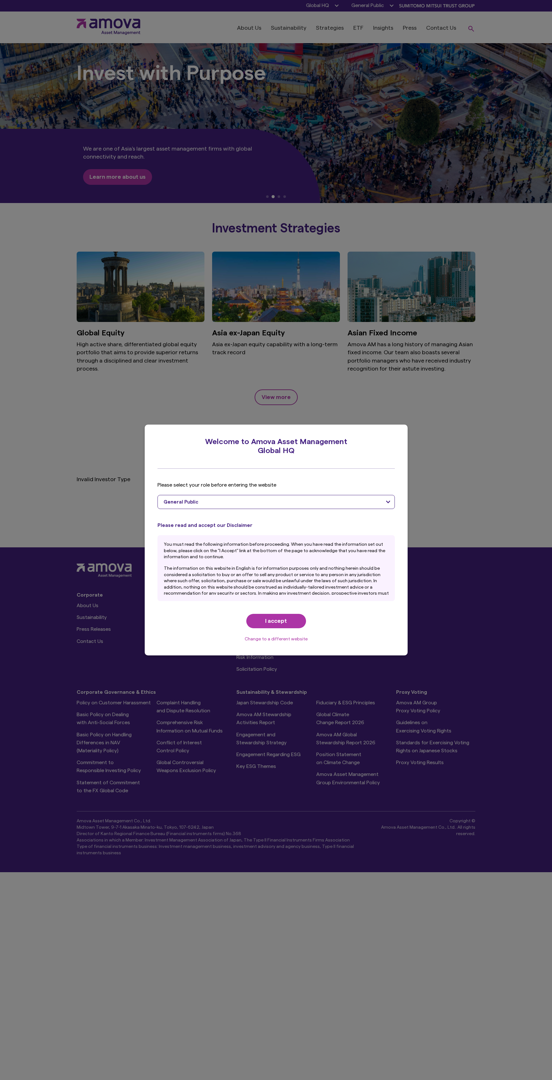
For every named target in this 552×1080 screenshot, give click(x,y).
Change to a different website (276, 639)
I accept (276, 621)
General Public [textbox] (181, 502)
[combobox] (276, 502)
